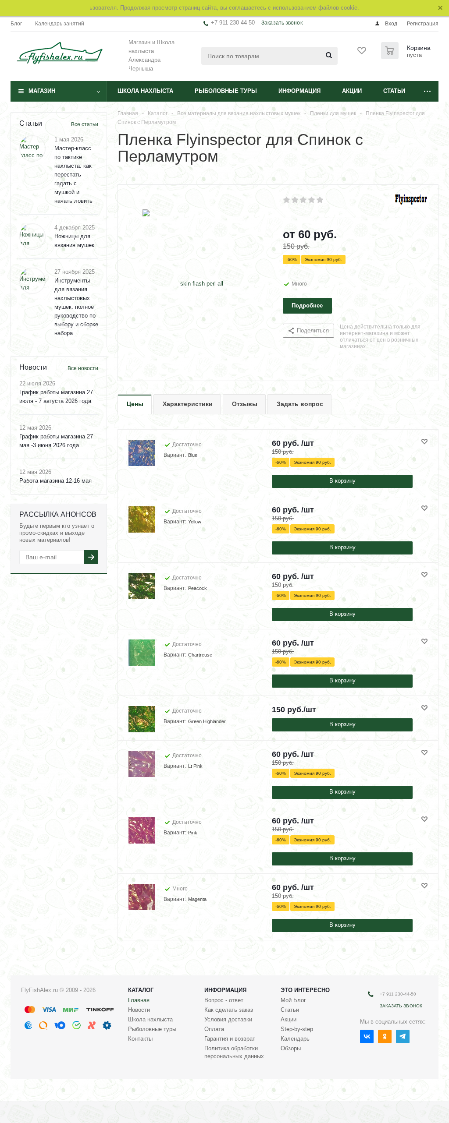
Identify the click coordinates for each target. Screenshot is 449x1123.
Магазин (42, 91)
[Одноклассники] (385, 1036)
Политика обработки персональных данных (234, 1052)
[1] (287, 200)
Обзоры (291, 1048)
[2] (295, 200)
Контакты (140, 1038)
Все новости (83, 368)
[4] (312, 200)
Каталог (140, 990)
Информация (299, 91)
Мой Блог (293, 1000)
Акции (352, 91)
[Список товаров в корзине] (407, 56)
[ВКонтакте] (367, 1036)
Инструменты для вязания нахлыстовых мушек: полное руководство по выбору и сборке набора (76, 306)
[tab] (135, 404)
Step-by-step (297, 1029)
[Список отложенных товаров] (362, 53)
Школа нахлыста (145, 91)
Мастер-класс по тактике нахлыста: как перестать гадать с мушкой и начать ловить (73, 174)
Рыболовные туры (226, 91)
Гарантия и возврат (229, 1038)
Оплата (214, 1029)
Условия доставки (228, 1019)
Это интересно (305, 990)
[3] (303, 200)
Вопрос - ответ (223, 1000)
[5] (320, 200)
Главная (139, 1000)
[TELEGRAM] (403, 1036)
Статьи (394, 91)
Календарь (295, 1038)
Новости (139, 1009)
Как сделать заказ (228, 1009)
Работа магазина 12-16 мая (55, 480)
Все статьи (84, 124)
